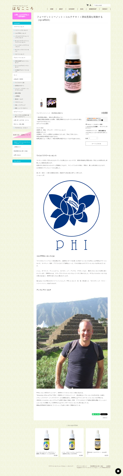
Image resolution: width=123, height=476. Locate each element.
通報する (105, 417)
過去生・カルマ (19, 99)
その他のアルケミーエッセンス (22, 70)
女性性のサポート (19, 85)
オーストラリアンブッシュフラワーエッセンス (22, 41)
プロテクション (19, 102)
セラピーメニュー (18, 111)
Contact (105, 9)
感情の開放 (18, 93)
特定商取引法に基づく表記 (21, 151)
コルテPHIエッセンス (20, 33)
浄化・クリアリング (20, 105)
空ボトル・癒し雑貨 (19, 124)
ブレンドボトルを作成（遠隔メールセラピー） (22, 115)
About (61, 9)
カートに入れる (96, 143)
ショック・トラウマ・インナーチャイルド (22, 89)
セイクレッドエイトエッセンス (22, 50)
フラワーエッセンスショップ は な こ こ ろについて (61, 466)
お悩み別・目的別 (18, 79)
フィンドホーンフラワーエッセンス (22, 46)
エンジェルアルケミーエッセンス (22, 66)
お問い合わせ (17, 155)
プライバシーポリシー (81, 466)
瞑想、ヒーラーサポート (21, 108)
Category (72, 9)
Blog (81, 9)
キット (15, 75)
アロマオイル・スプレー (21, 127)
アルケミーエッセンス (19, 57)
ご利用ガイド (17, 146)
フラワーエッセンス (19, 26)
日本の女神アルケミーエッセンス (22, 61)
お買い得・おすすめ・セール (21, 120)
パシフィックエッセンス (21, 30)
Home (51, 9)
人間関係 (17, 96)
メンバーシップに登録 (92, 126)
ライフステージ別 (19, 82)
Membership (92, 9)
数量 (87, 138)
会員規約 (108, 466)
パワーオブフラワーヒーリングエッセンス (22, 37)
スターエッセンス (19, 54)
